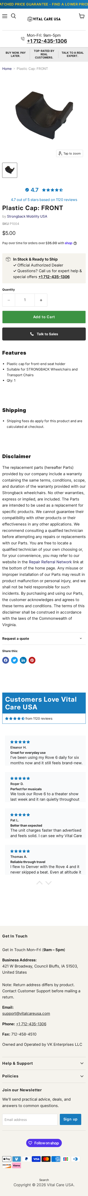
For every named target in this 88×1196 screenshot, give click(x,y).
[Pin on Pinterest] (32, 660)
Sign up (70, 1119)
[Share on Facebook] (5, 660)
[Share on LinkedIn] (23, 660)
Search (44, 1180)
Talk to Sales (47, 334)
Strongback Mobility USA (27, 216)
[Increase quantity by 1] (41, 300)
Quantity (8, 289)
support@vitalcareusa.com (26, 1013)
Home (7, 69)
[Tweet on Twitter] (14, 660)
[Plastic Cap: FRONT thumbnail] (9, 170)
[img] (15, 718)
